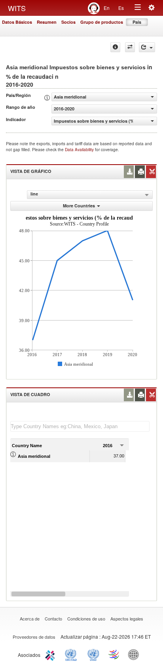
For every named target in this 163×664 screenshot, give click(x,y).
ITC (51, 654)
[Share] (147, 47)
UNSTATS (93, 654)
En (107, 7)
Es (121, 7)
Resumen (47, 22)
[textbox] (80, 426)
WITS (17, 8)
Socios (68, 22)
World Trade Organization (114, 654)
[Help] (115, 47)
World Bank (135, 654)
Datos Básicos (17, 22)
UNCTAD (72, 654)
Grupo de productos (101, 22)
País (137, 22)
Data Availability (80, 149)
